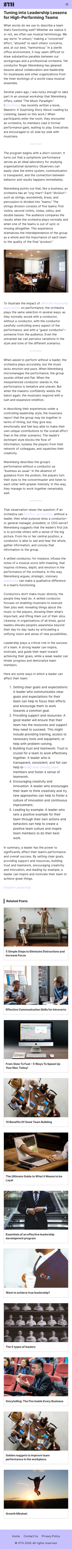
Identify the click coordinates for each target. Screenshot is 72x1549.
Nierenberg (12, 105)
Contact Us (31, 1536)
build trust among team (41, 767)
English (9, 887)
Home (16, 1536)
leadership (11, 580)
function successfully (38, 514)
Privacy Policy (51, 1536)
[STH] (8, 4)
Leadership (23, 887)
